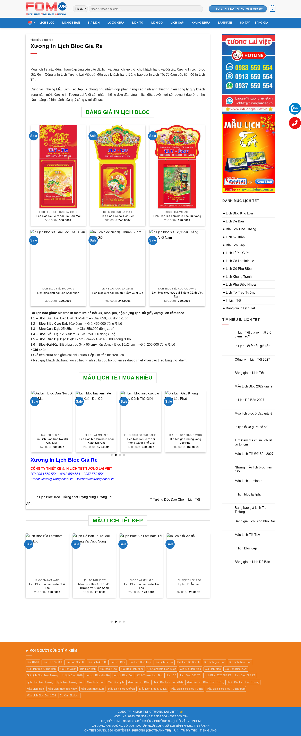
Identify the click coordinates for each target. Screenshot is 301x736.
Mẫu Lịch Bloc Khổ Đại (121, 688)
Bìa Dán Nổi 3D (75, 662)
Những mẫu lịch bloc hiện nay (253, 469)
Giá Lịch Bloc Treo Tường (42, 675)
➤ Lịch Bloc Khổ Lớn (237, 213)
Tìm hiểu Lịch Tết (42, 40)
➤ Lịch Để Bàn (233, 221)
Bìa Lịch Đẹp (88, 668)
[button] (272, 9)
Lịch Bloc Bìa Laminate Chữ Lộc (47, 586)
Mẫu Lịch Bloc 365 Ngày (62, 688)
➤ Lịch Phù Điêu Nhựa (239, 284)
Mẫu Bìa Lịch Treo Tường (243, 682)
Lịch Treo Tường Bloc (70, 682)
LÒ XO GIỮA (116, 22)
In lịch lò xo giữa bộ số (251, 427)
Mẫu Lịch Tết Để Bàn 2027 (254, 454)
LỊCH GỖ (157, 22)
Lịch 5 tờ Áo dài (188, 584)
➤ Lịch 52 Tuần (233, 237)
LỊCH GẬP (177, 22)
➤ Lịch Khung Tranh (237, 276)
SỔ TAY (245, 22)
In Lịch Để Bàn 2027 (249, 400)
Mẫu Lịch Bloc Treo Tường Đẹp (226, 688)
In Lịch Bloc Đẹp (123, 675)
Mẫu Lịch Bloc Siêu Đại (153, 688)
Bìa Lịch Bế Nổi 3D (188, 662)
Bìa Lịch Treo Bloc (240, 662)
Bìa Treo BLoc (108, 668)
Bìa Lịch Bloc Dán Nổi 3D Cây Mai (51, 440)
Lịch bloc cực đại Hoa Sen (118, 216)
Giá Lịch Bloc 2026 (236, 668)
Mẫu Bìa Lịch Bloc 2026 (168, 682)
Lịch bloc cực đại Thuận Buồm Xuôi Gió (117, 292)
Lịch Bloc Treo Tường (40, 682)
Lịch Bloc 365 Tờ (190, 675)
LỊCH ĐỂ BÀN (71, 22)
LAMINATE (225, 22)
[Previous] (31, 423)
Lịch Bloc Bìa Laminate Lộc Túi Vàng (177, 216)
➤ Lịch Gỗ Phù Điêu (237, 268)
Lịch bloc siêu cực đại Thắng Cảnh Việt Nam (177, 294)
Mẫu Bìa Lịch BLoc (139, 682)
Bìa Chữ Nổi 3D (52, 662)
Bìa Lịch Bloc (118, 662)
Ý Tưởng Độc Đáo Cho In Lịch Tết (175, 499)
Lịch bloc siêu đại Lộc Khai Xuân (58, 292)
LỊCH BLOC (47, 22)
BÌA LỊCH (94, 22)
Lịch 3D (171, 675)
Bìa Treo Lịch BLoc (132, 668)
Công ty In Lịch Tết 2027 (252, 359)
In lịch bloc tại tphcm (249, 494)
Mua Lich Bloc (95, 682)
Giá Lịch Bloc (213, 668)
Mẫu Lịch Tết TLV (247, 535)
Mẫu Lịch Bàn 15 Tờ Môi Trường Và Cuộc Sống (94, 586)
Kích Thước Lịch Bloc (150, 675)
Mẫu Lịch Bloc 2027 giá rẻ (254, 386)
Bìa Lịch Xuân (68, 668)
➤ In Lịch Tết (231, 300)
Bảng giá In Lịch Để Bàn (252, 562)
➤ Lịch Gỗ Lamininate (238, 261)
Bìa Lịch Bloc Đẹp (140, 662)
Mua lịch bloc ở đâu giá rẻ (253, 413)
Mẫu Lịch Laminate (248, 481)
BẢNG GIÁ (261, 22)
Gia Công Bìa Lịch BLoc (161, 668)
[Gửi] (199, 8)
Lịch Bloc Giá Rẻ (245, 675)
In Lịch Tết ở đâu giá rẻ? (252, 346)
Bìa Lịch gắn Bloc (214, 662)
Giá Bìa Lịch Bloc (190, 668)
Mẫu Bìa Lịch (116, 682)
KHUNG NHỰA (201, 22)
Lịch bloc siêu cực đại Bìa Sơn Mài (58, 216)
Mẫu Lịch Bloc (35, 688)
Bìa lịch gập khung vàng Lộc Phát (184, 440)
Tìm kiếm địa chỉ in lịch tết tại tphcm (253, 442)
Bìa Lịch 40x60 (97, 662)
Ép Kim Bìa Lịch (69, 695)
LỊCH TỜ (137, 22)
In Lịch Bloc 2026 (72, 675)
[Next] (205, 423)
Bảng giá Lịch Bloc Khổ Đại (255, 521)
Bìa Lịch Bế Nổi (164, 662)
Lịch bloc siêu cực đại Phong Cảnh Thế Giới (140, 440)
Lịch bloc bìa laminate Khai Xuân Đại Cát (95, 440)
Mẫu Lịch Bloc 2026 (92, 688)
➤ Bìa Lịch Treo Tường (239, 229)
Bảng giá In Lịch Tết (249, 373)
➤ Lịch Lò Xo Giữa (236, 253)
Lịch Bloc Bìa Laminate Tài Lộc (141, 586)
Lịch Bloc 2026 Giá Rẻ (218, 675)
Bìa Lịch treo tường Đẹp (41, 668)
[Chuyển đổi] (272, 213)
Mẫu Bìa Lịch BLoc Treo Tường (205, 682)
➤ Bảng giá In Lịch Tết (238, 308)
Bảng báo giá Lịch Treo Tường (251, 509)
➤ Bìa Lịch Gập (233, 245)
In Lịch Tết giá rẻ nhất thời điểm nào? (254, 334)
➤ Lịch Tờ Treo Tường (239, 292)
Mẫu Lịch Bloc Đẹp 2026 (41, 695)
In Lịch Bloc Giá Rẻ (98, 675)
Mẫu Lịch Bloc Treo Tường (187, 688)
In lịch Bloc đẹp (246, 548)
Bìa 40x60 (33, 662)
